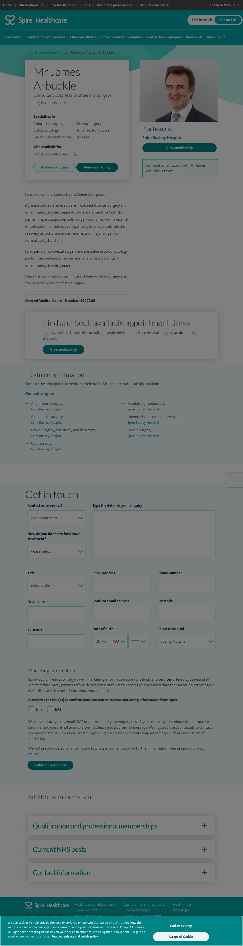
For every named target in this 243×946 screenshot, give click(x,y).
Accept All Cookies (181, 937)
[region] (121, 931)
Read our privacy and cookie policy (75, 936)
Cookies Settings (181, 926)
